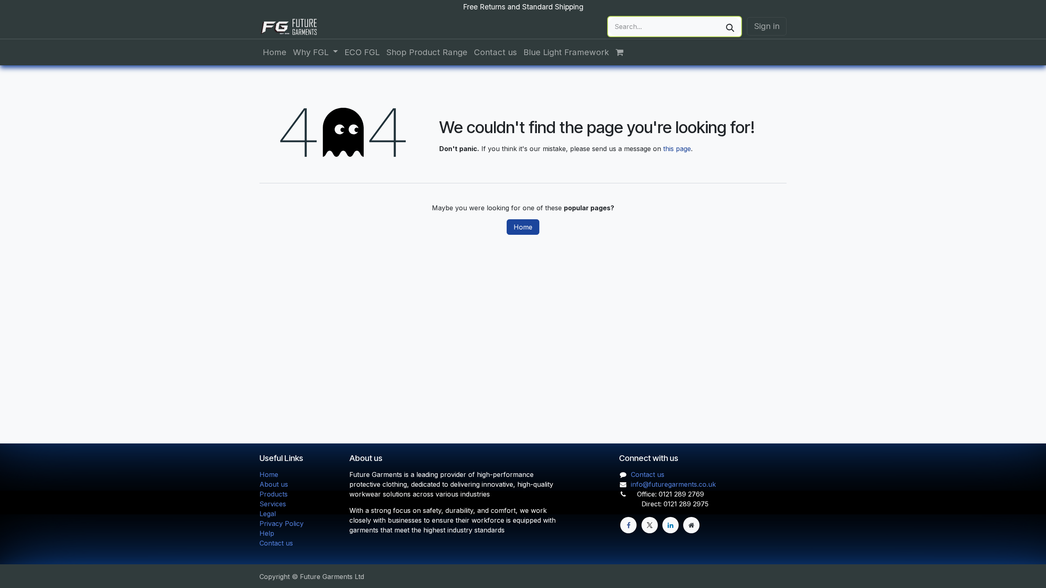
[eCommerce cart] (623, 52)
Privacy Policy (281, 523)
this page (677, 149)
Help (266, 533)
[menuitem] (274, 52)
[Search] (730, 26)
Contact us (276, 543)
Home (523, 227)
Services (272, 504)
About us (273, 484)
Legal (267, 514)
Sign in (767, 26)
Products (273, 494)
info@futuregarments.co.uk (673, 484)
